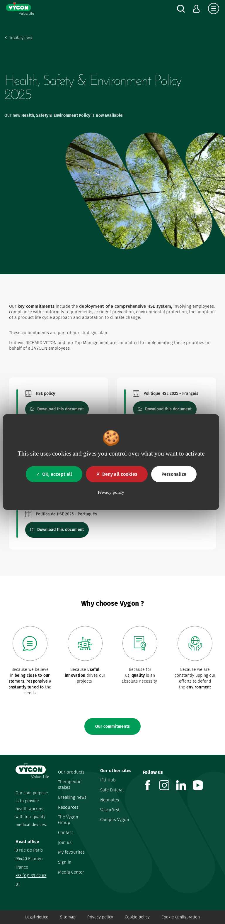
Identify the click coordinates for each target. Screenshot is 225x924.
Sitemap (68, 917)
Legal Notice (36, 917)
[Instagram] (167, 788)
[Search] (181, 9)
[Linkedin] (184, 788)
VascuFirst (110, 810)
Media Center (71, 872)
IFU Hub (108, 780)
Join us (64, 842)
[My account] (196, 9)
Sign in (64, 862)
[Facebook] (151, 788)
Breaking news (72, 797)
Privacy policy (100, 917)
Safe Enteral (112, 790)
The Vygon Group (68, 819)
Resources (68, 807)
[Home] (20, 8)
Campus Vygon (114, 819)
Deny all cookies (119, 474)
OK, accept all (57, 474)
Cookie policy (137, 917)
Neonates (109, 800)
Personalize (173, 474)
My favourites (71, 852)
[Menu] (213, 8)
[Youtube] (201, 788)
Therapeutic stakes (69, 784)
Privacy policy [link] (111, 492)
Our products (71, 772)
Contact (65, 832)
